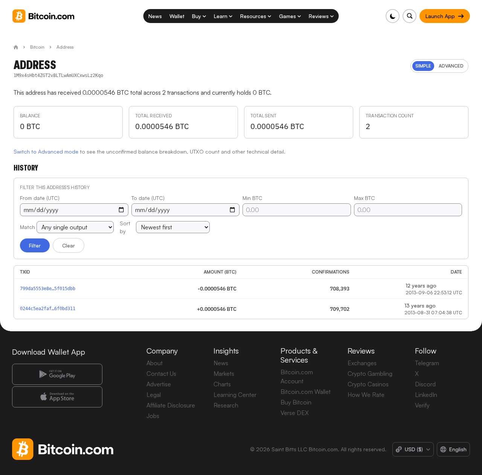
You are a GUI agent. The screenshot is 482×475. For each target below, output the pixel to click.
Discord (425, 384)
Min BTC (252, 198)
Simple (423, 66)
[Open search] (409, 16)
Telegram (427, 363)
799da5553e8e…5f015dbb (47, 288)
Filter (35, 245)
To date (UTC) (148, 198)
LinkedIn (426, 394)
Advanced (451, 66)
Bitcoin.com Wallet (306, 391)
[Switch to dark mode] (393, 16)
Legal (153, 394)
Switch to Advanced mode (46, 151)
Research (226, 405)
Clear (68, 245)
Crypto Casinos (368, 384)
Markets (224, 373)
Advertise (158, 384)
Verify (422, 405)
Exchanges (362, 363)
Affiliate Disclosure (170, 405)
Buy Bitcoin (296, 402)
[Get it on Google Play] (57, 374)
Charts (222, 384)
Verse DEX (295, 413)
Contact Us (161, 373)
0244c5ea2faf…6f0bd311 (47, 308)
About (154, 363)
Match (27, 227)
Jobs (152, 416)
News (221, 363)
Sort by (125, 227)
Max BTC (364, 198)
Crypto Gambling (370, 373)
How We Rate (366, 394)
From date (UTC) (39, 198)
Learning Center (235, 394)
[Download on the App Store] (57, 396)
